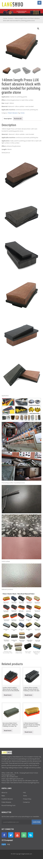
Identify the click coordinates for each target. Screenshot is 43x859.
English (4, 844)
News (3, 796)
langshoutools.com (26, 854)
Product (10, 18)
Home (5, 18)
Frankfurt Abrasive (7, 799)
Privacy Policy (27, 799)
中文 (8, 844)
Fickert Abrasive (13, 113)
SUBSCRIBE (36, 822)
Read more (7, 695)
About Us (4, 792)
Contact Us (26, 802)
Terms (25, 796)
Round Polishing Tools (8, 805)
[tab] (7, 119)
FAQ (24, 792)
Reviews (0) (17, 118)
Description (8, 118)
